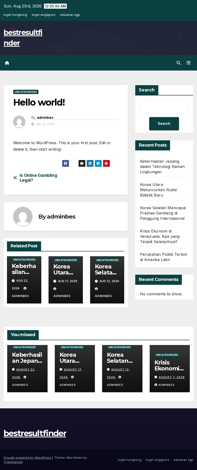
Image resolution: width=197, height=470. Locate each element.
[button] (178, 62)
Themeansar (13, 462)
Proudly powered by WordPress (28, 457)
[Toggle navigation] (188, 63)
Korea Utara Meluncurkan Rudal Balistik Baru (158, 189)
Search (147, 90)
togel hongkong (15, 15)
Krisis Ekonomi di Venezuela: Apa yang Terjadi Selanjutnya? (160, 236)
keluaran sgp (70, 15)
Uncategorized (26, 91)
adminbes (45, 117)
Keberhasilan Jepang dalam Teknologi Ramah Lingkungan (162, 166)
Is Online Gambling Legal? (38, 178)
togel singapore (43, 15)
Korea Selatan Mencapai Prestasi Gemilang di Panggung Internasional (163, 213)
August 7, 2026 (172, 377)
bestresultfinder (35, 433)
